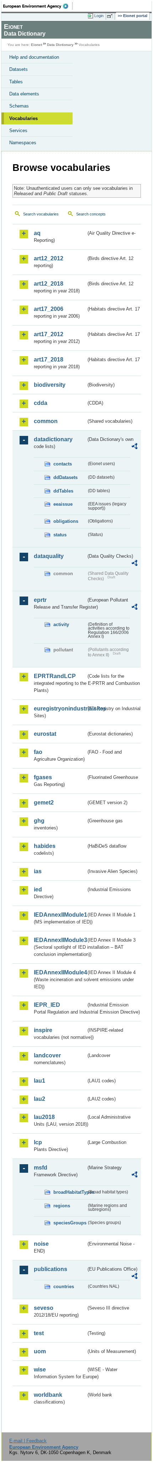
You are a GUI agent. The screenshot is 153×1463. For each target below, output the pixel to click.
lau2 (39, 1099)
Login (99, 16)
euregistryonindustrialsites (60, 709)
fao (38, 752)
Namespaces (22, 142)
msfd (40, 1168)
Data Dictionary (60, 45)
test (39, 1333)
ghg (39, 821)
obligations (65, 521)
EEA (38, 6)
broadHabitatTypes (69, 1192)
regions (61, 1205)
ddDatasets (65, 477)
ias (38, 871)
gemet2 (44, 803)
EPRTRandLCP (55, 676)
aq (37, 233)
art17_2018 (48, 359)
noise (41, 1244)
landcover (47, 1055)
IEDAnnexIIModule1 (60, 915)
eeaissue (63, 504)
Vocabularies (23, 118)
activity (61, 624)
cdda (40, 403)
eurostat (45, 734)
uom (40, 1351)
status (60, 534)
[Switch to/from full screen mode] (111, 16)
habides (45, 846)
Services (18, 130)
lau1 (39, 1081)
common (46, 421)
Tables (16, 81)
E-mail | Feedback (28, 1440)
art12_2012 (48, 258)
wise (40, 1369)
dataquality (49, 556)
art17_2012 (48, 334)
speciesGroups (69, 1222)
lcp (38, 1142)
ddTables (63, 491)
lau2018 (44, 1117)
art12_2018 (48, 284)
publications (50, 1269)
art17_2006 (48, 309)
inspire (43, 1030)
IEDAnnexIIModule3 (60, 940)
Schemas (19, 106)
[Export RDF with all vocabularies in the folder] (134, 447)
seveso (43, 1308)
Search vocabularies (41, 214)
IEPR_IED (47, 1005)
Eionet (36, 45)
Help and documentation (34, 57)
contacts (62, 464)
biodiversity (49, 385)
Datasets (18, 69)
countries (63, 1286)
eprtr (40, 600)
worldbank (48, 1395)
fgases (43, 777)
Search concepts (91, 214)
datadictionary (53, 439)
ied (38, 889)
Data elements (24, 94)
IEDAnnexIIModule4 (60, 972)
